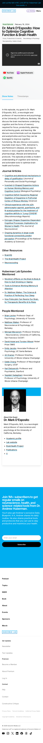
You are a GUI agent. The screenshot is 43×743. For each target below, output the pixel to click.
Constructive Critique (10, 704)
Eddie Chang (10, 362)
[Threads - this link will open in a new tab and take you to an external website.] (26, 733)
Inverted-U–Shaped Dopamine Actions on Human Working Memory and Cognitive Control (22, 188)
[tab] (7, 96)
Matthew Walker (12, 322)
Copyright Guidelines (8, 717)
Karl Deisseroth (11, 368)
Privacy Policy (6, 711)
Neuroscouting (11, 263)
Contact (5, 697)
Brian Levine (10, 315)
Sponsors (6, 619)
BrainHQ (8, 255)
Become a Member (9, 664)
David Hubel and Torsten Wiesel (19, 341)
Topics (5, 585)
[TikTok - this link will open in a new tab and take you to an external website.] (31, 733)
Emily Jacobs (10, 348)
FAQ (3, 690)
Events (5, 612)
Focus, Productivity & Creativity (12, 38)
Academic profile (13, 438)
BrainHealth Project (14, 446)
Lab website (11, 442)
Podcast (5, 579)
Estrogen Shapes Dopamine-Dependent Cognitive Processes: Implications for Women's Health (22, 223)
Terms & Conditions (18, 711)
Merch (4, 626)
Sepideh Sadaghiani (13, 375)
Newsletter (6, 646)
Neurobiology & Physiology (31, 38)
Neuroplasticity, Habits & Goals (12, 41)
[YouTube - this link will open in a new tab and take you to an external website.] (3, 733)
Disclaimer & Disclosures (23, 717)
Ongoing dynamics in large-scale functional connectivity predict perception (19, 236)
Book (4, 599)
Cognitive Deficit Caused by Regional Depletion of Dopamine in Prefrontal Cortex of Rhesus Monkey (21, 198)
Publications (11, 450)
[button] (30, 11)
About (4, 605)
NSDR (4, 592)
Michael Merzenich (13, 332)
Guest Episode (8, 24)
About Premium (8, 671)
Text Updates (7, 653)
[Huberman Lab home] (9, 10)
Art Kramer (9, 355)
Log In (4, 678)
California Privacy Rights (32, 711)
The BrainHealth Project (15, 259)
